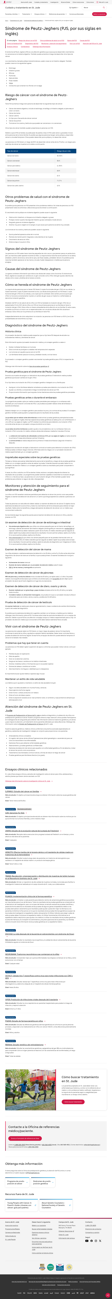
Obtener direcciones (65, 1231)
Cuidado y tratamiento (41, 2)
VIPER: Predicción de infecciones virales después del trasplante (31, 999)
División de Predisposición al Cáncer (31, 724)
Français (57, 1293)
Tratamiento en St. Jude (16, 20)
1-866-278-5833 (90, 1225)
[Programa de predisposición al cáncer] (17, 1182)
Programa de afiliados (12, 1229)
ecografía (56, 579)
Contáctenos (25, 47)
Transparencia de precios (63, 1285)
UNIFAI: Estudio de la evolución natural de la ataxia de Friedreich (32, 831)
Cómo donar (90, 2)
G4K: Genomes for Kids (14, 813)
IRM (10, 567)
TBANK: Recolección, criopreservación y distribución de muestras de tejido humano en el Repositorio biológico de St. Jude (40, 877)
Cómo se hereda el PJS (14, 44)
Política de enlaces (73, 1281)
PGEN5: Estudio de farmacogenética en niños (24, 1021)
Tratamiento (26, 14)
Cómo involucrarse (78, 2)
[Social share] (108, 1295)
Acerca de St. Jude (26, 2)
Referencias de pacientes (57, 14)
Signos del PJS (72, 40)
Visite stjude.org (10, 1236)
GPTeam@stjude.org (32, 1173)
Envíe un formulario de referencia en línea (25, 1138)
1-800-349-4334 (33, 1147)
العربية (51, 1293)
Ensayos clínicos (40, 14)
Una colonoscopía (15, 538)
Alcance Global (65, 2)
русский (46, 1293)
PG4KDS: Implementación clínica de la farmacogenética (28, 896)
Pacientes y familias (11, 14)
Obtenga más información (41, 47)
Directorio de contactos (93, 1229)
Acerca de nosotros (11, 1225)
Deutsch (63, 1293)
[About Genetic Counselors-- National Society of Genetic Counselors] (56, 1205)
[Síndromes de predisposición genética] (43, 1182)
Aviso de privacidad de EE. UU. (19, 1281)
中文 (24, 1293)
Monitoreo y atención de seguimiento (53, 44)
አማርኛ (86, 1293)
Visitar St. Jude (63, 1235)
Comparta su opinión (92, 1232)
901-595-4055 (47, 1145)
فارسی (73, 1293)
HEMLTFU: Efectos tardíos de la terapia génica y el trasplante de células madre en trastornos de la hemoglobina (39, 853)
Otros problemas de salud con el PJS (52, 40)
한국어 (35, 1293)
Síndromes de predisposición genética (33, 20)
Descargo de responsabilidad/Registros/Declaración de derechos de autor (47, 1281)
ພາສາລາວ (92, 1293)
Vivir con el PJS (75, 44)
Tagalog (40, 1293)
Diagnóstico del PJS (31, 44)
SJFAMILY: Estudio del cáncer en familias (22, 791)
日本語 (68, 1293)
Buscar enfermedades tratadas (42, 1229)
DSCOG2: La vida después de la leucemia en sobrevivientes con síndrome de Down (39, 934)
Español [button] (74, 8)
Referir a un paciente (39, 1225)
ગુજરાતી (82, 1293)
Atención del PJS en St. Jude (92, 44)
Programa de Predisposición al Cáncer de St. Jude (23, 715)
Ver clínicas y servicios (39, 1238)
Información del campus (67, 1238)
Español (19, 1293)
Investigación (54, 2)
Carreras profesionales (76, 14)
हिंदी (77, 1293)
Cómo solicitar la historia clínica (42, 1253)
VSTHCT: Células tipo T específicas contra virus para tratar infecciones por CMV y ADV (39, 977)
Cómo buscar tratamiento (73, 1102)
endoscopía (69, 528)
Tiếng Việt (29, 1293)
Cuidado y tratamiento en (22, 7)
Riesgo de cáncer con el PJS (28, 40)
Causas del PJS (85, 40)
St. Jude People (10, 1239)
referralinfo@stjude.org (91, 1145)
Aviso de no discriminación (48, 1285)
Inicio (6, 20)
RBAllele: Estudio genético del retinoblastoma (24, 1044)
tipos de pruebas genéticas (38, 366)
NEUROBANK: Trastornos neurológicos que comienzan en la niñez (32, 954)
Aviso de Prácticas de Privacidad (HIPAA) (90, 1281)
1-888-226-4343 (19, 1145)
